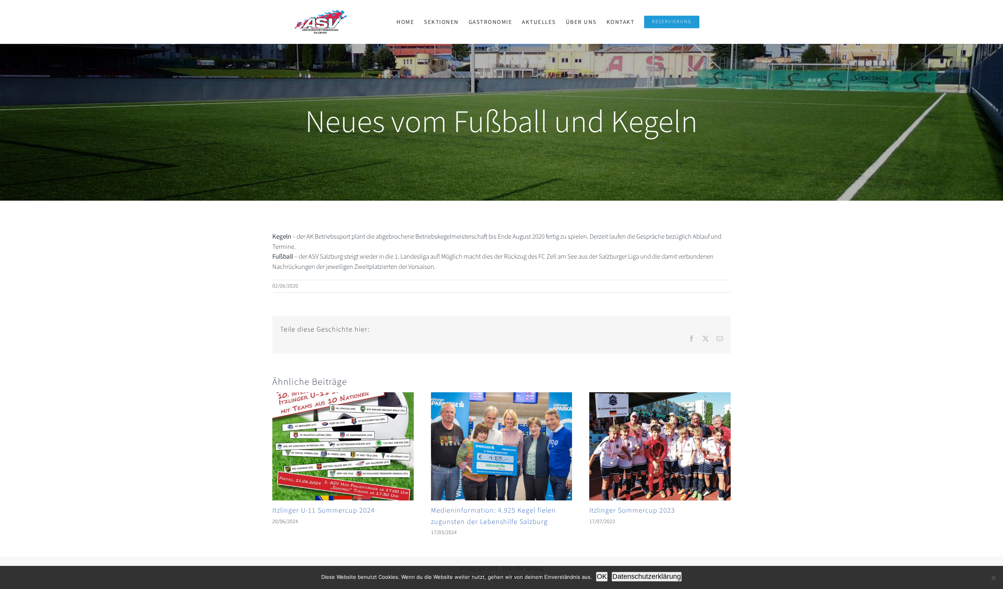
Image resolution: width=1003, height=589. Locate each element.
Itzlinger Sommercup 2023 (632, 510)
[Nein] (993, 578)
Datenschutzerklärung (646, 576)
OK (602, 576)
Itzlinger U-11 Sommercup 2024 (323, 510)
